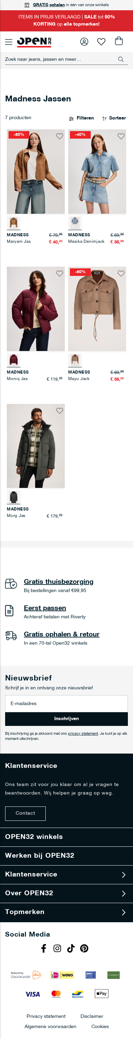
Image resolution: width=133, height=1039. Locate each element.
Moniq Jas (17, 379)
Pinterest (85, 949)
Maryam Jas (19, 242)
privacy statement (83, 734)
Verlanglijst (101, 41)
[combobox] (66, 59)
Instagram (58, 949)
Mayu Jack (79, 379)
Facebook (44, 949)
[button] (59, 136)
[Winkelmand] (118, 41)
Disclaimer (91, 1016)
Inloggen (84, 41)
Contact (25, 813)
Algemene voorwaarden (50, 1026)
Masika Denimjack (86, 242)
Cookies (100, 1026)
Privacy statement (46, 1016)
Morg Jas (16, 516)
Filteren (85, 118)
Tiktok (71, 949)
